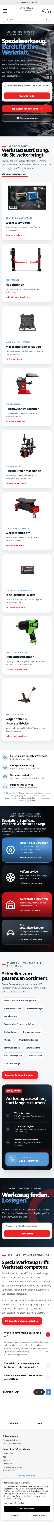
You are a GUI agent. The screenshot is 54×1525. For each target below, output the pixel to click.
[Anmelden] (44, 11)
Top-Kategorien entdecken (25, 108)
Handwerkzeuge (12, 1047)
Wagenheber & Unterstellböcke (19, 1024)
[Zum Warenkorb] (49, 11)
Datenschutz (20, 1503)
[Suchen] (47, 19)
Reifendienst (10, 1032)
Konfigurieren (39, 1515)
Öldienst (8, 1040)
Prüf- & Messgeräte (13, 1055)
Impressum (8, 1503)
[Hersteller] (48, 1392)
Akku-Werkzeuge (12, 1063)
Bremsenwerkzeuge (32, 1032)
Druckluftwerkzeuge (28, 1040)
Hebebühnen (10, 1016)
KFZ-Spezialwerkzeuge (27, 118)
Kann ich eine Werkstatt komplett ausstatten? (23, 1377)
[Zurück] (36, 1392)
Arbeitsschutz (35, 1055)
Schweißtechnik (33, 1047)
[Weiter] (42, 1392)
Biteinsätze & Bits (12, 1008)
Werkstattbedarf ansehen (14, 174)
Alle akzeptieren (27, 1509)
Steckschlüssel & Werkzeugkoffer (20, 1000)
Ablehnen (15, 1515)
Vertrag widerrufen (27, 1475)
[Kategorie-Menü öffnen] (5, 11)
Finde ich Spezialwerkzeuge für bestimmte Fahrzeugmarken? (22, 1365)
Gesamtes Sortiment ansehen (19, 1075)
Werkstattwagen (35, 1008)
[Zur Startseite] (27, 11)
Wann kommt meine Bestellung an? (22, 1334)
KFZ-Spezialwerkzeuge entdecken (21, 1321)
